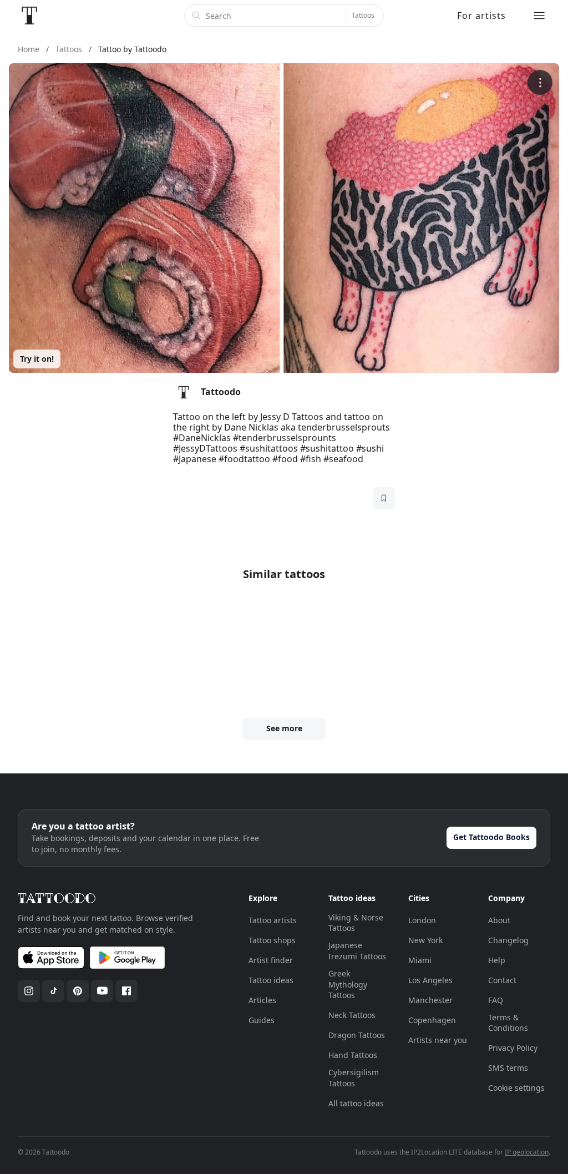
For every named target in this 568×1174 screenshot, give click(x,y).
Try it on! (37, 358)
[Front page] (29, 15)
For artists (481, 15)
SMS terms (508, 1067)
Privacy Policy (512, 1048)
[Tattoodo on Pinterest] (78, 991)
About (499, 920)
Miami (420, 960)
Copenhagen (432, 1020)
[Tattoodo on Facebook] (126, 991)
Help (496, 960)
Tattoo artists (272, 920)
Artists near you (437, 1040)
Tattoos (363, 15)
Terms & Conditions (508, 1023)
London (422, 920)
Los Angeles (430, 980)
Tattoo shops (272, 940)
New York (425, 940)
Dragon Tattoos (356, 1035)
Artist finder (270, 960)
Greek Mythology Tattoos (347, 984)
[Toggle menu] (539, 15)
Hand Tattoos (352, 1055)
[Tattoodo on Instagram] (29, 991)
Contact (502, 980)
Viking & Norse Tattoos (355, 923)
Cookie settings (516, 1087)
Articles (262, 1000)
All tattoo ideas (356, 1103)
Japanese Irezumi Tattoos (357, 951)
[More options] (540, 82)
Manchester (430, 1000)
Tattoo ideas (270, 980)
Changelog (508, 940)
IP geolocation (527, 1152)
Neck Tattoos (352, 1015)
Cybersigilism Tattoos (353, 1078)
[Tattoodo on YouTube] (102, 991)
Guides (261, 1020)
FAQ (495, 1000)
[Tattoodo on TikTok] (53, 991)
